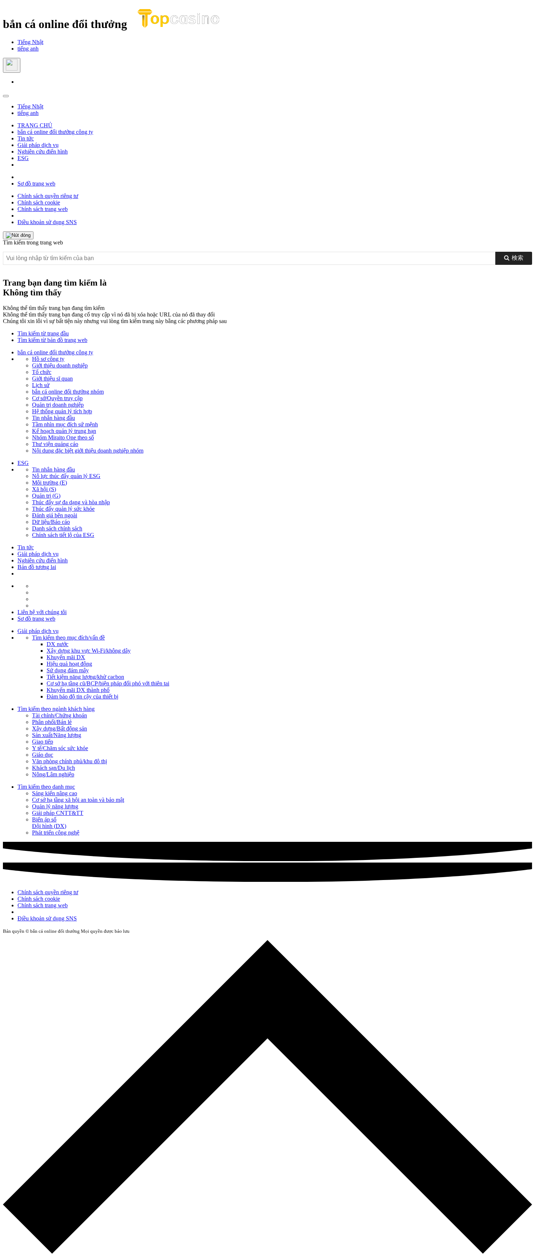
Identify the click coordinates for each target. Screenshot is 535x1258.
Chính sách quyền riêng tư (47, 196)
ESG (23, 158)
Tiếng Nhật (30, 42)
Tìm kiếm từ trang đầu (43, 333)
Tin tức (25, 138)
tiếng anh (28, 48)
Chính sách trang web (42, 209)
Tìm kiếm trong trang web (33, 242)
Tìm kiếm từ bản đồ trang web (52, 340)
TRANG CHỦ (34, 125)
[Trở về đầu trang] (267, 1097)
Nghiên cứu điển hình (42, 151)
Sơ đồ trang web (36, 183)
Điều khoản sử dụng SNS (47, 222)
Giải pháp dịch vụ (38, 145)
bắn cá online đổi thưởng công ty (55, 132)
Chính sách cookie (38, 202)
